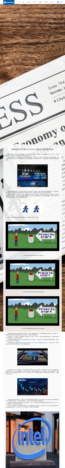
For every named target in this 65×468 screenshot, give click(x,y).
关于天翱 (51, 2)
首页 (19, 2)
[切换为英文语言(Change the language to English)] (58, 2)
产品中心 (23, 2)
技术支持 (34, 2)
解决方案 (29, 2)
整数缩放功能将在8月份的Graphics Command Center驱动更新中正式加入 (32, 342)
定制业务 (46, 2)
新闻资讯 (40, 2)
